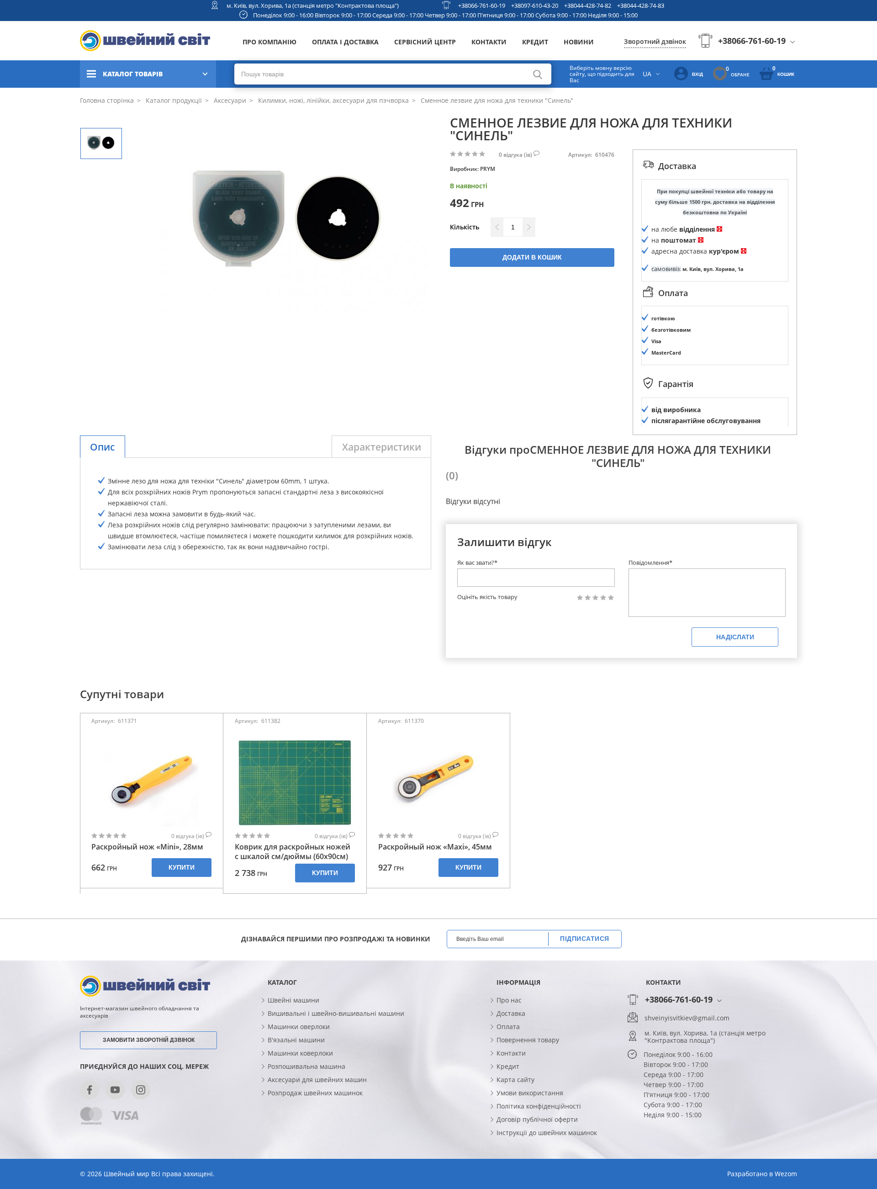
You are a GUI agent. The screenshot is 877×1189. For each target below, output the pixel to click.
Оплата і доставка (345, 41)
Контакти (489, 41)
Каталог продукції (173, 100)
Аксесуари (229, 100)
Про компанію (269, 41)
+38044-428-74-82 (587, 5)
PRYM (487, 169)
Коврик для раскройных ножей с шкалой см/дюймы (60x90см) (292, 851)
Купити (182, 867)
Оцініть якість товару (487, 597)
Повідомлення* (650, 562)
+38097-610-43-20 (534, 5)
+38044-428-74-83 (640, 5)
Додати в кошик (532, 257)
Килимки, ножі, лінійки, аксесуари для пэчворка (332, 100)
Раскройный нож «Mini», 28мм (147, 847)
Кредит (535, 41)
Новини (579, 41)
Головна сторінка (107, 100)
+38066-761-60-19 (481, 5)
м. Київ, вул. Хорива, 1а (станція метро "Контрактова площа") (313, 5)
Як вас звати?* (477, 562)
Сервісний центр (425, 41)
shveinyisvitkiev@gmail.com (687, 1018)
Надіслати (735, 637)
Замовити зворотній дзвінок (149, 1040)
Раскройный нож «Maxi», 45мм (435, 847)
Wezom (786, 1173)
